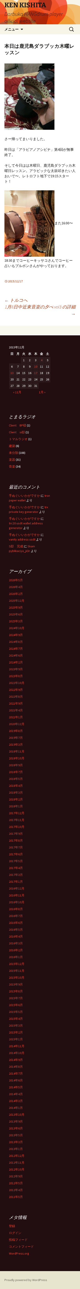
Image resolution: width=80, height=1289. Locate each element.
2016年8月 (16, 909)
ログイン (15, 1233)
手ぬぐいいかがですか (24, 496)
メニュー (11, 29)
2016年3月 (16, 943)
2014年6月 (16, 1080)
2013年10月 (16, 1115)
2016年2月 (16, 950)
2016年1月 (16, 957)
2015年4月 (16, 1019)
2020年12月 (16, 724)
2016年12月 (16, 888)
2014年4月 (16, 1094)
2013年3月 (16, 1142)
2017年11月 (16, 820)
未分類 (13, 453)
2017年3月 (16, 875)
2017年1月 (16, 882)
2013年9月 (16, 1121)
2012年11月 (16, 1163)
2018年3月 (16, 792)
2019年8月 (16, 731)
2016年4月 (16, 936)
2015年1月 (16, 1039)
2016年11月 (16, 895)
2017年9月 (16, 834)
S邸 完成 (16, 546)
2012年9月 (16, 1176)
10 (35, 367)
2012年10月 (16, 1169)
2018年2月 (16, 799)
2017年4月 (16, 868)
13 (12, 373)
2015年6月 (16, 1005)
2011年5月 (16, 1197)
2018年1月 (16, 806)
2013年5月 (16, 1135)
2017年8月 (16, 840)
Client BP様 (17, 425)
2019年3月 (16, 745)
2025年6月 (16, 614)
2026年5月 (16, 580)
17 (35, 373)
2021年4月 (16, 710)
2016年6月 (16, 923)
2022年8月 (16, 697)
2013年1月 (16, 1149)
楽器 (12, 460)
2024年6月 (16, 655)
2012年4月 (16, 1190)
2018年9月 (16, 765)
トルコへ (16, 300)
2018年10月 (16, 758)
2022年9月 (16, 690)
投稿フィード (18, 1240)
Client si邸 (17, 432)
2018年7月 (16, 772)
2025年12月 (16, 601)
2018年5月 (16, 779)
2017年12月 (16, 813)
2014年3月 (16, 1101)
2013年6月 (16, 1128)
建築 (12, 446)
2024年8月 (16, 642)
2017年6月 (16, 854)
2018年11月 (16, 751)
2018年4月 (16, 786)
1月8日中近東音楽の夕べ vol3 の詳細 (40, 310)
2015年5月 (16, 1012)
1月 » (42, 392)
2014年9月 (16, 1060)
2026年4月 (16, 587)
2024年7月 (16, 649)
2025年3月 (16, 621)
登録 (12, 1226)
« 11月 (17, 392)
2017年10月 (16, 827)
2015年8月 (16, 991)
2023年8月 (16, 676)
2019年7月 (16, 738)
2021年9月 (16, 703)
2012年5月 (16, 1183)
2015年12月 (16, 964)
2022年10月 (16, 683)
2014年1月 (16, 1108)
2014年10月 (16, 1053)
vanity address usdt (22, 539)
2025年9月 (16, 607)
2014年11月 (16, 1046)
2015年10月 (16, 978)
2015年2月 (16, 1032)
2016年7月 (16, 916)
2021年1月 (16, 717)
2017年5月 (16, 861)
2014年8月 (16, 1067)
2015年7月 (16, 998)
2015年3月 (16, 1025)
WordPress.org (19, 1253)
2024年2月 (16, 662)
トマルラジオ (18, 439)
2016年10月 (16, 902)
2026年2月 (16, 594)
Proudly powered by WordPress (25, 1280)
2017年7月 (16, 847)
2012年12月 (16, 1156)
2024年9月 (16, 635)
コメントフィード (21, 1247)
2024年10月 (16, 628)
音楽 (12, 466)
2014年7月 (16, 1073)
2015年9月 (16, 984)
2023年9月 (16, 669)
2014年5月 (16, 1087)
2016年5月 (16, 930)
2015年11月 (16, 971)
